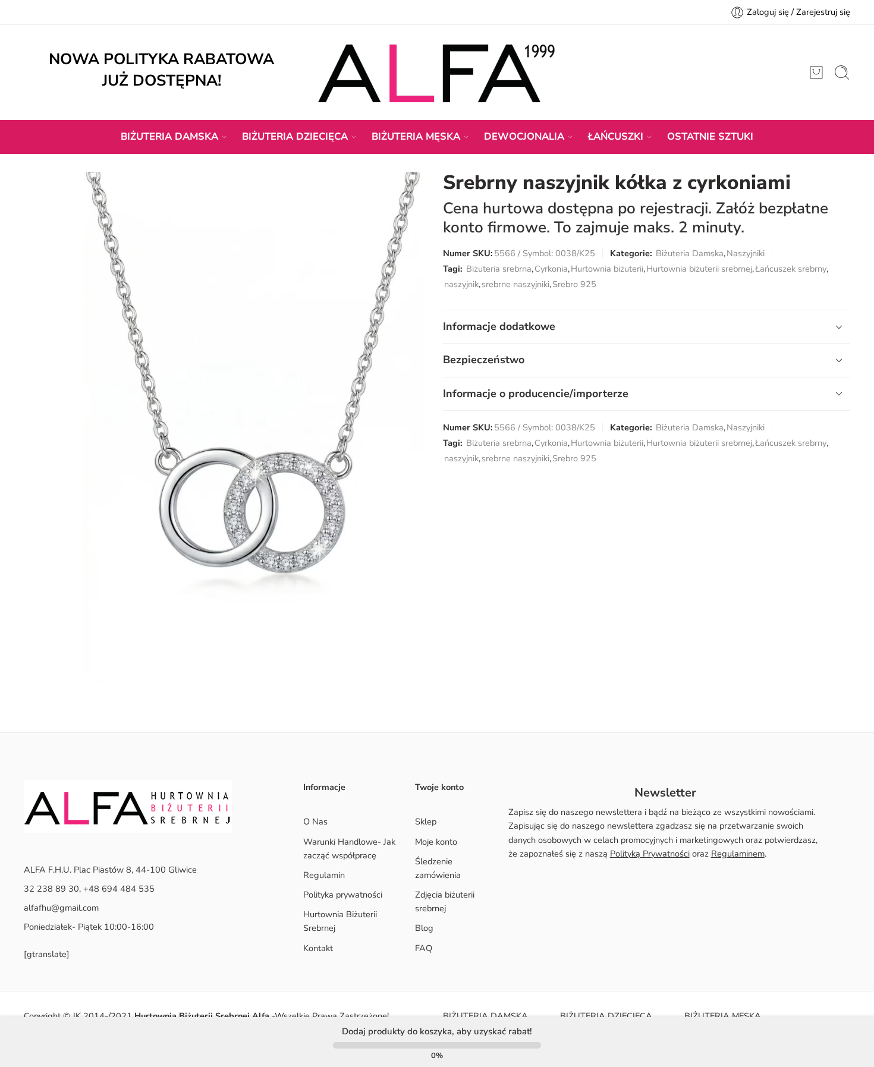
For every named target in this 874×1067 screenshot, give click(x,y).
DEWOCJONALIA (524, 136)
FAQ (423, 948)
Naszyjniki (746, 253)
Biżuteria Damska (690, 253)
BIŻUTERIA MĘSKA (416, 136)
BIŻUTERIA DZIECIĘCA (295, 136)
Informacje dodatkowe (499, 326)
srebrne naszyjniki (515, 284)
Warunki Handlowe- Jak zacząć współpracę (349, 848)
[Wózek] (816, 72)
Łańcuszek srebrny (790, 269)
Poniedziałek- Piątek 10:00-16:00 (89, 927)
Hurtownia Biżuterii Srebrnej (340, 921)
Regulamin (324, 875)
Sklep (425, 821)
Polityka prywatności (342, 895)
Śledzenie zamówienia (438, 868)
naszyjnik (461, 284)
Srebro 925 (574, 284)
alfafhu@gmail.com (61, 908)
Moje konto (436, 842)
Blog (424, 928)
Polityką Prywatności (650, 854)
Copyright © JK (53, 1016)
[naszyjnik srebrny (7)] (254, 427)
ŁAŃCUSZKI (615, 136)
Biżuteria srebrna (499, 269)
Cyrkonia (551, 269)
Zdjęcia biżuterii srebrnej (444, 901)
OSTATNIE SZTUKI (710, 136)
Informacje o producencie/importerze (535, 393)
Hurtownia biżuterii (607, 269)
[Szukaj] (842, 72)
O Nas (315, 821)
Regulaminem (738, 854)
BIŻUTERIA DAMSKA (169, 136)
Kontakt (318, 948)
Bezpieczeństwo (483, 359)
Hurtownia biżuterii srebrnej (699, 269)
